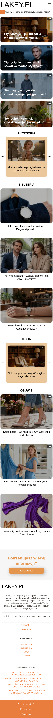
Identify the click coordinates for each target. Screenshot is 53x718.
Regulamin (26, 714)
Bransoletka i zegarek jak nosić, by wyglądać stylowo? (26, 327)
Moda (26, 339)
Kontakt (26, 629)
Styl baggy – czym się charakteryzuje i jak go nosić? (25, 92)
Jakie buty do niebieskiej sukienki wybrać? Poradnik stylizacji (26, 483)
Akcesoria (26, 133)
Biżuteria (26, 184)
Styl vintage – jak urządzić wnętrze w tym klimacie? (22, 35)
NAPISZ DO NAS (26, 571)
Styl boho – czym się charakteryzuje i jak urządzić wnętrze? (24, 120)
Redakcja (26, 625)
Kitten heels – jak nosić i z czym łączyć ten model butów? (26, 433)
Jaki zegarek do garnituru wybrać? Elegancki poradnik (26, 228)
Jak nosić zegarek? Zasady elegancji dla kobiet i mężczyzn (26, 277)
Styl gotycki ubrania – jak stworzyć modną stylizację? (23, 64)
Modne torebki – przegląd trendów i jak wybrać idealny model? (26, 169)
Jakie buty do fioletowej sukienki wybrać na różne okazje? (26, 533)
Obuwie (26, 390)
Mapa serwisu (26, 709)
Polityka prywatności (26, 704)
